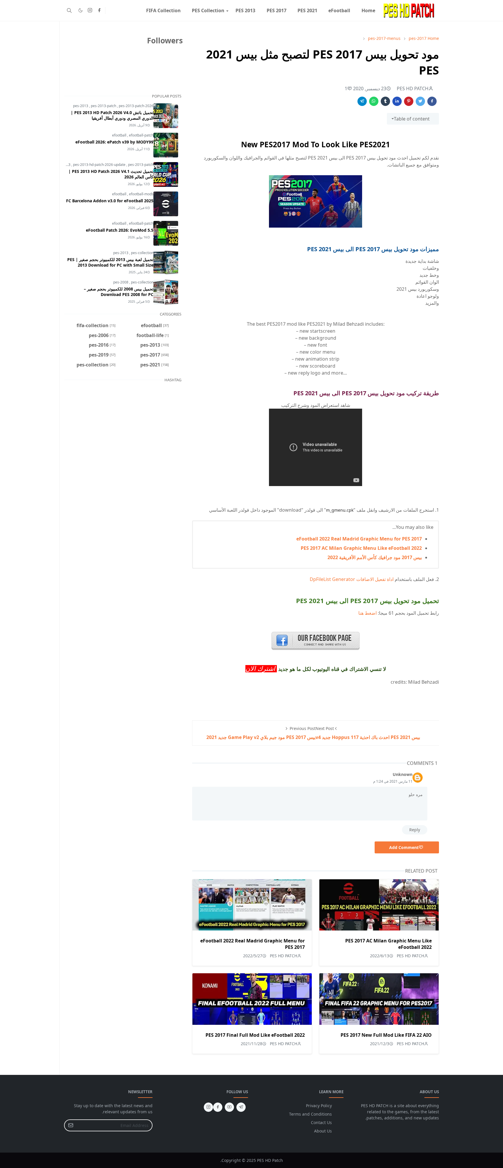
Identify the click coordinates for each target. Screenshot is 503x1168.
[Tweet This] (420, 101)
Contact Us (321, 1122)
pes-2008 (121, 282)
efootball (119, 135)
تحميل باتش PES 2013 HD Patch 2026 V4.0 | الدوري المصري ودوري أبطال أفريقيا (112, 115)
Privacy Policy (319, 1105)
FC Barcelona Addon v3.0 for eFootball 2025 (109, 200)
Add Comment (404, 847)
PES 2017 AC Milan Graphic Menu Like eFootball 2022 (361, 548)
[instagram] (90, 10)
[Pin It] (408, 101)
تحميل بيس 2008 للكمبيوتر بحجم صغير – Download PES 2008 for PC (118, 291)
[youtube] (229, 1107)
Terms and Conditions (310, 1114)
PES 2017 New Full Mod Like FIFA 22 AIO (386, 1035)
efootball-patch (141, 135)
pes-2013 (81, 105)
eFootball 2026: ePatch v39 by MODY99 (114, 142)
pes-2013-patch (104, 105)
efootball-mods (141, 194)
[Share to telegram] (362, 101)
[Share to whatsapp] (373, 101)
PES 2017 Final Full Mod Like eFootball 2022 (255, 1035)
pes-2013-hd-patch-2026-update (99, 164)
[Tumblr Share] (385, 101)
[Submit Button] (70, 1125)
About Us (323, 1131)
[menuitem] (368, 10)
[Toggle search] (69, 10)
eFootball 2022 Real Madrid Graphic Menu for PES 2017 (359, 539)
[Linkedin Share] (397, 101)
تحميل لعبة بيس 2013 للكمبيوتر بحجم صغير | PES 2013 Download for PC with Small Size (110, 262)
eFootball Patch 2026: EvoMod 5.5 (119, 230)
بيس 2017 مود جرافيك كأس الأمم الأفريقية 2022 (374, 557)
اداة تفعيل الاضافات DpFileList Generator (352, 579)
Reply (414, 829)
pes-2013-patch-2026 (136, 105)
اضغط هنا (367, 613)
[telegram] (241, 1107)
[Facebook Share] (432, 101)
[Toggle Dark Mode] (80, 10)
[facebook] (99, 10)
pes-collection (142, 252)
